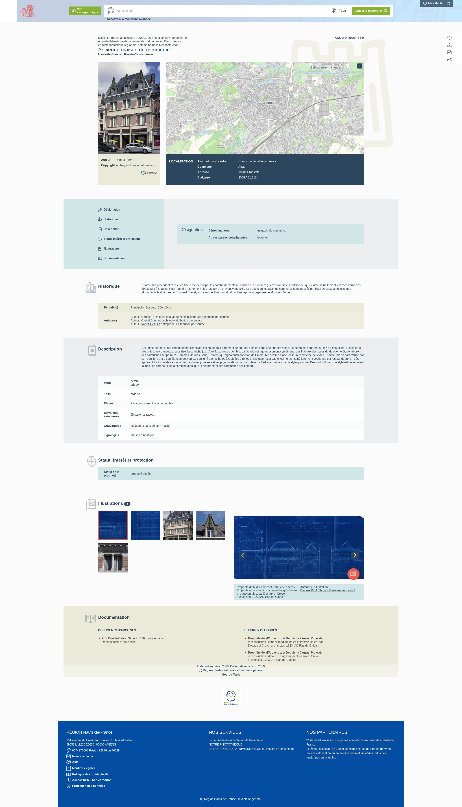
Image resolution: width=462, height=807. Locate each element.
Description (111, 229)
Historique (111, 219)
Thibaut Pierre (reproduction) (336, 590)
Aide (75, 762)
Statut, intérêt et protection (122, 238)
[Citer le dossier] (449, 59)
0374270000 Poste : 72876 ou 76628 (96, 750)
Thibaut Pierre (124, 159)
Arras (150, 54)
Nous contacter (82, 756)
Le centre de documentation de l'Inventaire (236, 740)
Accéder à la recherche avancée (129, 19)
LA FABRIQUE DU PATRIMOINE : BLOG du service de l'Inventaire (251, 748)
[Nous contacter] (449, 52)
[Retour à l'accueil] (8, 11)
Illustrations (112, 248)
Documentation (114, 258)
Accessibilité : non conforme (91, 780)
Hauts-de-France (110, 54)
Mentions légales (83, 768)
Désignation (112, 209)
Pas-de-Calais (134, 54)
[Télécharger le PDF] (449, 45)
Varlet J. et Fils (150, 324)
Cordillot (146, 316)
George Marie (178, 37)
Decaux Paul (308, 590)
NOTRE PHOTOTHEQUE (225, 744)
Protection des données (88, 785)
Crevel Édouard (151, 320)
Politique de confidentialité (90, 774)
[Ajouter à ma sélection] (449, 38)
